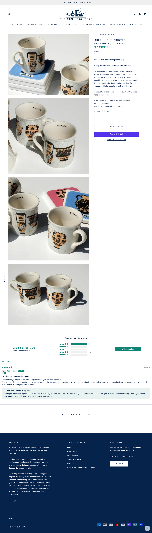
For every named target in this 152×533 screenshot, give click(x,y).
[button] (99, 47)
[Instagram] (15, 500)
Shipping (70, 463)
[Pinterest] (108, 111)
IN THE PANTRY (54, 25)
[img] (7, 367)
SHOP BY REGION (118, 25)
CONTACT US (136, 25)
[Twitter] (105, 111)
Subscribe (119, 464)
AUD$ (8, 14)
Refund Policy (72, 455)
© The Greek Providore (20, 524)
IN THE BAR (71, 25)
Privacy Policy (72, 451)
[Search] (140, 14)
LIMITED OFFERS (34, 25)
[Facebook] (102, 111)
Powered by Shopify (17, 527)
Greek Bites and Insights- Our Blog (81, 467)
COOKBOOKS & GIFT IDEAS (93, 25)
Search (70, 447)
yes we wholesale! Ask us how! (76, 2)
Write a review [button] (128, 349)
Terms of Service (74, 459)
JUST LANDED (16, 25)
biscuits (105, 95)
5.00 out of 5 (30, 348)
